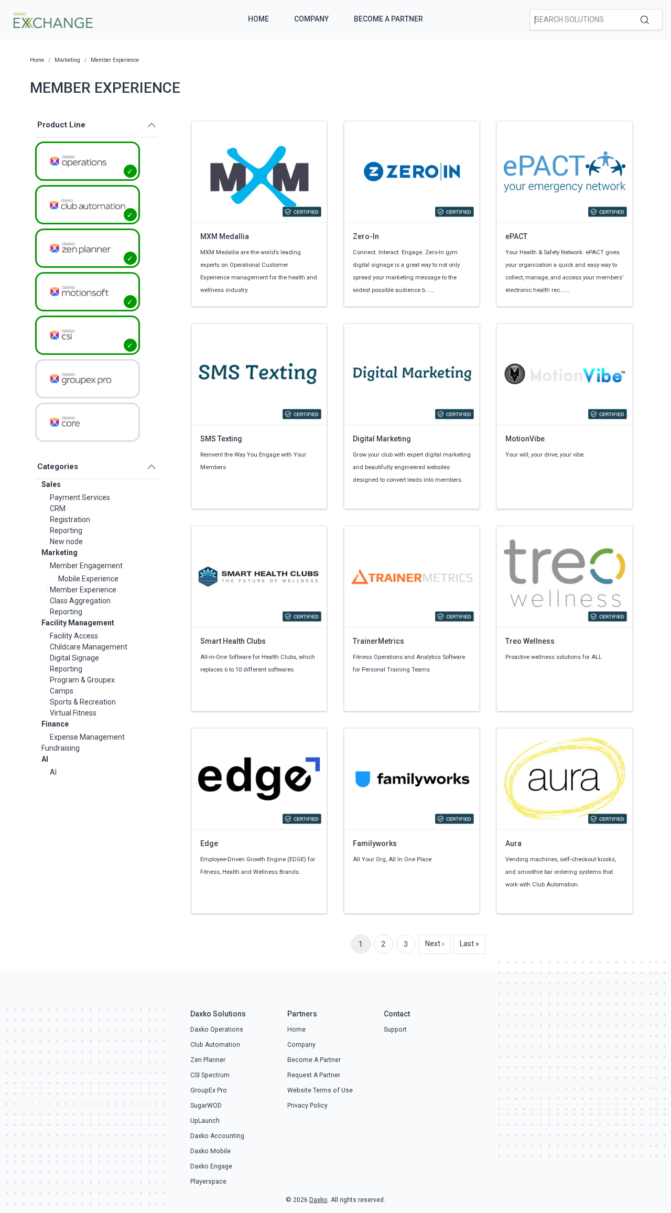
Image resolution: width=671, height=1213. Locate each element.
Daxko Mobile (210, 1151)
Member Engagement (86, 565)
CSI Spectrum (210, 1075)
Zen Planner (207, 1060)
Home (258, 19)
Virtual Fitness (73, 713)
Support (395, 1029)
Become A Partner (388, 19)
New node (66, 541)
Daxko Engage (211, 1166)
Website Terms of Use (320, 1090)
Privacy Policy (307, 1105)
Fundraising (60, 748)
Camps (61, 691)
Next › (434, 943)
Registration (70, 519)
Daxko (318, 1200)
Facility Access (74, 636)
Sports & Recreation (83, 702)
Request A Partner (313, 1075)
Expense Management (87, 737)
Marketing (59, 552)
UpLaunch (205, 1120)
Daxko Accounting (217, 1136)
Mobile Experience (88, 579)
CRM (58, 508)
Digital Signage (74, 658)
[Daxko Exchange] (52, 19)
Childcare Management (88, 647)
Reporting (66, 530)
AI (44, 759)
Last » (469, 943)
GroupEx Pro (208, 1090)
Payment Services (80, 497)
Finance (55, 724)
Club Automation (215, 1044)
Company (311, 19)
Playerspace (208, 1181)
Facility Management (77, 623)
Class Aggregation (80, 601)
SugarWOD (206, 1105)
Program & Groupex (82, 680)
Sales (51, 484)
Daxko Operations (216, 1029)
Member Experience (83, 590)
